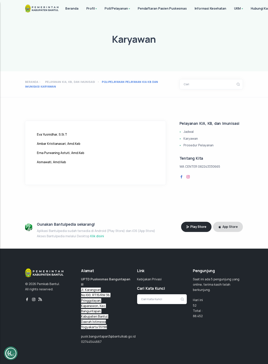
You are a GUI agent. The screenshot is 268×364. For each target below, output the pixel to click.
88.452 (198, 316)
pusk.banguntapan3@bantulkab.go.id (108, 336)
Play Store (198, 227)
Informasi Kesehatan (210, 8)
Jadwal (188, 131)
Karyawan (190, 138)
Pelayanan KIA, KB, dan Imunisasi (70, 82)
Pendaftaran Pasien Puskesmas (162, 8)
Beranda (71, 8)
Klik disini (97, 236)
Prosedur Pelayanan (198, 145)
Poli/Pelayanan (116, 8)
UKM (237, 8)
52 (194, 305)
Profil (90, 8)
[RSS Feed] (40, 299)
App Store (230, 227)
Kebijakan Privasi (149, 279)
